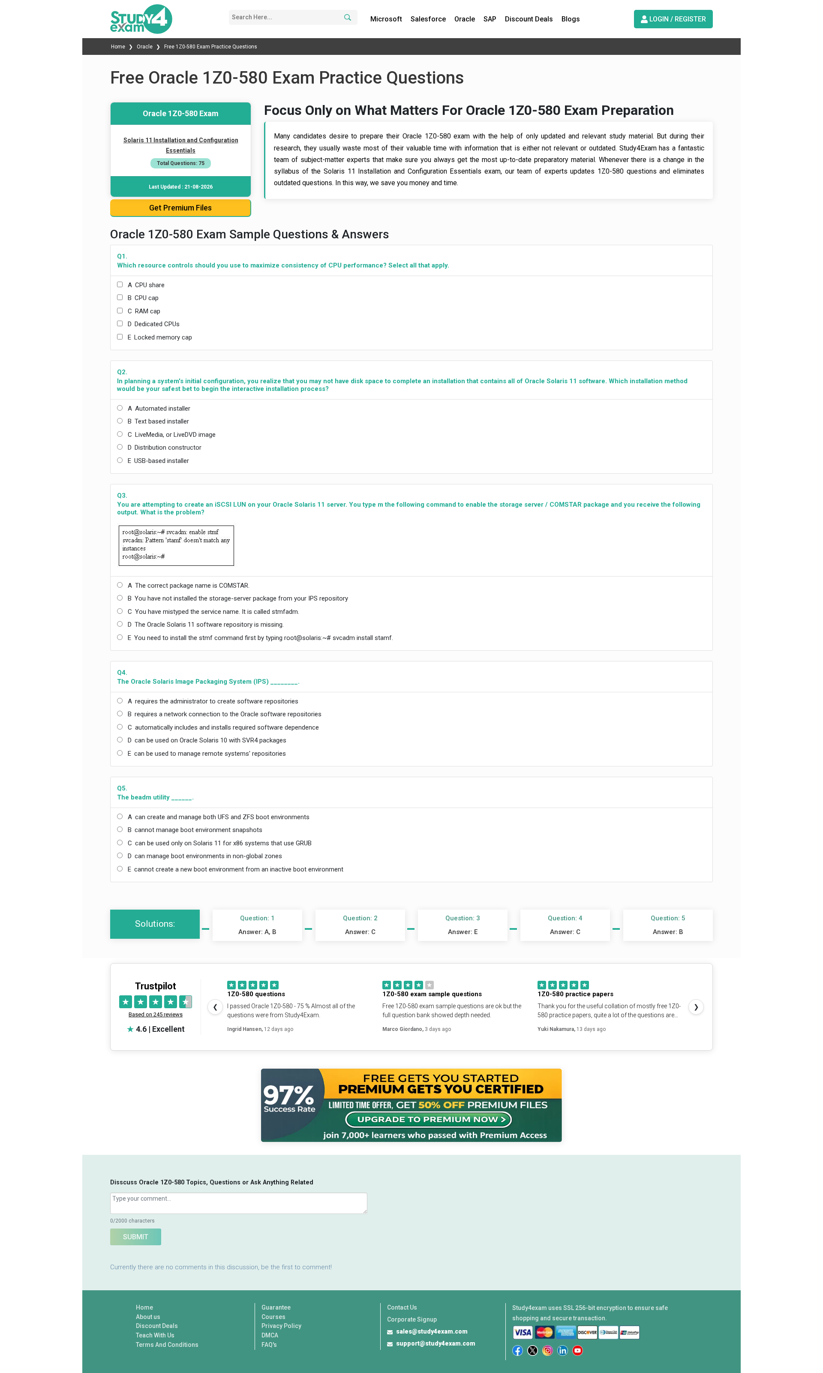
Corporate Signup (412, 1319)
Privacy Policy (281, 1325)
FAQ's (269, 1344)
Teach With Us (155, 1335)
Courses (273, 1316)
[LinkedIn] (562, 1350)
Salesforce (428, 19)
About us (148, 1316)
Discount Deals (529, 19)
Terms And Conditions (167, 1344)
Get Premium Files (180, 207)
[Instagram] (547, 1350)
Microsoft (386, 19)
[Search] (346, 17)
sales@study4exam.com (432, 1331)
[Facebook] (517, 1350)
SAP (490, 19)
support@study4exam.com (435, 1343)
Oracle (464, 19)
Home (118, 47)
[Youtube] (577, 1350)
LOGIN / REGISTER (677, 19)
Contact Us (402, 1307)
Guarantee (276, 1307)
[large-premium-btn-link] (411, 1105)
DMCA (269, 1335)
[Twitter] (532, 1350)
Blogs (571, 19)
